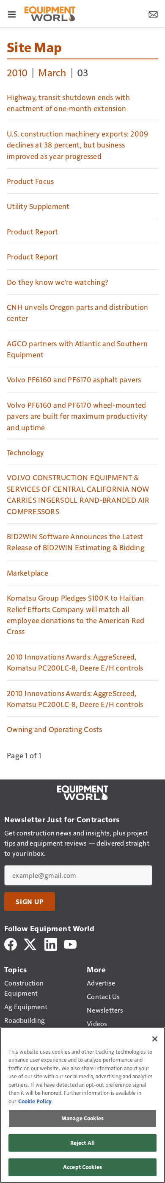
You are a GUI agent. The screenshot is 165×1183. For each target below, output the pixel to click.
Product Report (32, 231)
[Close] (155, 1039)
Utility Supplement (38, 206)
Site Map (34, 46)
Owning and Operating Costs (54, 729)
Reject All (82, 1142)
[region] (82, 1105)
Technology (25, 452)
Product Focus (30, 181)
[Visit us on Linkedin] (50, 943)
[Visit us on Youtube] (70, 943)
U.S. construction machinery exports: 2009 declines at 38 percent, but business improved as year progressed (77, 145)
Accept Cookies (82, 1167)
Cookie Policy (35, 1101)
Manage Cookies (82, 1118)
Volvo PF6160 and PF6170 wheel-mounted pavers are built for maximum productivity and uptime (77, 416)
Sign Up (30, 901)
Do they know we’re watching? (57, 282)
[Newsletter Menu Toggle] (153, 13)
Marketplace (27, 572)
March (52, 72)
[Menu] (12, 13)
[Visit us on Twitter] (31, 943)
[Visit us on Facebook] (10, 943)
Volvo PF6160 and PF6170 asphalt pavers (74, 379)
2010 (17, 72)
